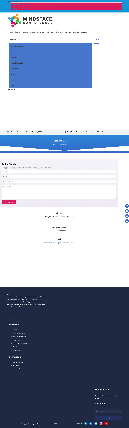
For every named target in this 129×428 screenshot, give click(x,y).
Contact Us (62, 145)
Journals (84, 32)
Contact (96, 39)
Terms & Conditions (17, 46)
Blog (12, 85)
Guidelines (14, 68)
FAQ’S (12, 52)
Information (13, 39)
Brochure (14, 80)
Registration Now (20, 8)
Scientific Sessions (21, 32)
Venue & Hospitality (17, 63)
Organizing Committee (63, 32)
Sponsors (14, 57)
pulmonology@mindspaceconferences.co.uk (59, 243)
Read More (13, 312)
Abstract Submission (22, 4)
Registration (50, 32)
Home (11, 32)
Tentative (13, 74)
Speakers (76, 32)
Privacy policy (17, 365)
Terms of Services (18, 362)
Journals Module (18, 369)
